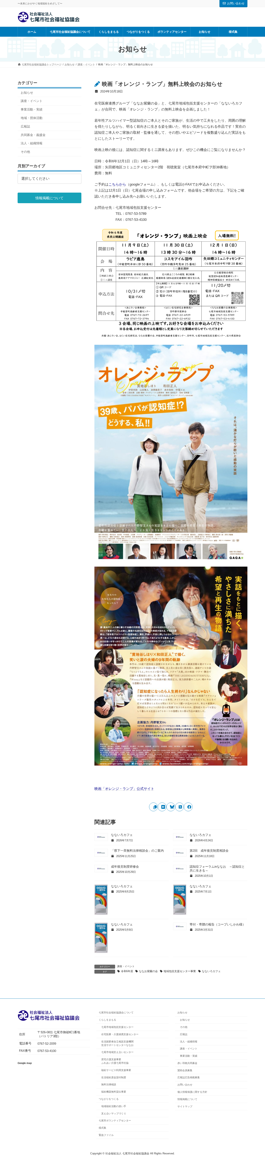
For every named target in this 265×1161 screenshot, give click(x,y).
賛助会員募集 (184, 1070)
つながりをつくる (109, 1099)
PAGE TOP (254, 1122)
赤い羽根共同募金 (187, 1063)
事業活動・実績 (31, 109)
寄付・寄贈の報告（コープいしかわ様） (218, 924)
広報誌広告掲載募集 (188, 1077)
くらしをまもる (107, 1019)
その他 (25, 151)
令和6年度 (127, 971)
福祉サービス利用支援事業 (116, 1070)
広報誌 (25, 126)
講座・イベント (126, 966)
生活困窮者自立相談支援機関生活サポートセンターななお (117, 1043)
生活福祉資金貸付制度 (113, 1077)
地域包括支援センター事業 (180, 971)
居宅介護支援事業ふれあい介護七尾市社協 (115, 1061)
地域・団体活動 (31, 118)
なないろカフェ (122, 835)
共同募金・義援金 (33, 134)
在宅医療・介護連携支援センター (120, 1034)
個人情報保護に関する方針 (192, 1092)
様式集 (102, 1127)
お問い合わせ (236, 3)
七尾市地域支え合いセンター (117, 1052)
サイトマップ (184, 1106)
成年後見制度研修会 (125, 866)
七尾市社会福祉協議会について (116, 1012)
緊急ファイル (106, 1135)
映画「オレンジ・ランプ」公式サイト (124, 789)
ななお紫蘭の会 (148, 971)
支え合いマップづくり (113, 1113)
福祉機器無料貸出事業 (113, 1091)
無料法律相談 (108, 1084)
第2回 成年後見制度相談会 (209, 850)
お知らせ (27, 92)
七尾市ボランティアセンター (115, 1120)
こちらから (117, 184)
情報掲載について (187, 1099)
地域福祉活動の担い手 (113, 1106)
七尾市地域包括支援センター (117, 1027)
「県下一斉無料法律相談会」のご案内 (137, 850)
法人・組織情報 (31, 143)
